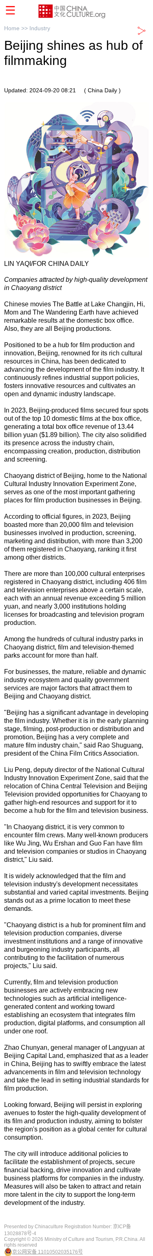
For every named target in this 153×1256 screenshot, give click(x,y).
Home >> (16, 28)
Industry (39, 28)
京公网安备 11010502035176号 (47, 1252)
